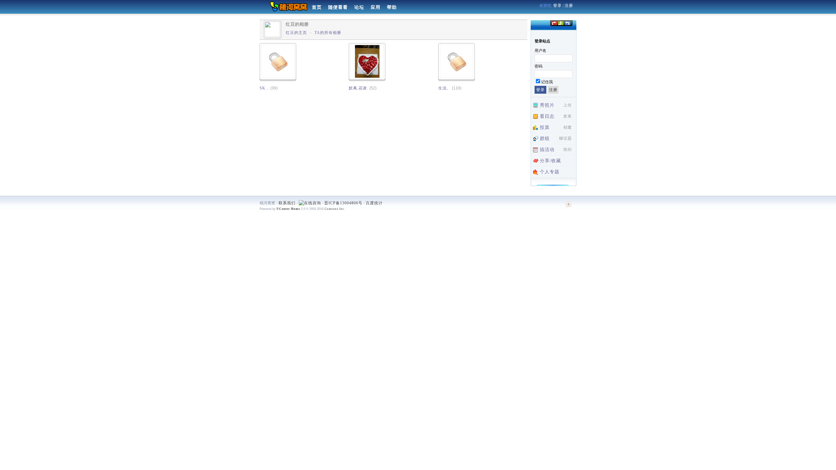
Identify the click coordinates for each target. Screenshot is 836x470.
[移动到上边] (560, 22)
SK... (264, 88)
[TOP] (568, 207)
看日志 (547, 116)
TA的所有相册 (327, 32)
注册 (569, 5)
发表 (567, 116)
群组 (545, 138)
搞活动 (547, 149)
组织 (567, 149)
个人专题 (549, 171)
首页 (317, 7)
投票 (545, 127)
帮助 (392, 7)
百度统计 (374, 203)
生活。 (444, 88)
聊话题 (565, 138)
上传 (567, 105)
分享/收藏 (550, 160)
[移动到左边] (554, 22)
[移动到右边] (568, 22)
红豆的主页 (296, 32)
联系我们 (287, 203)
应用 (375, 7)
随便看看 (338, 7)
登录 (557, 5)
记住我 (547, 82)
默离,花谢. (358, 88)
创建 (567, 127)
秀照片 (547, 105)
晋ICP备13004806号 (343, 203)
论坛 (359, 7)
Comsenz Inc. (335, 209)
